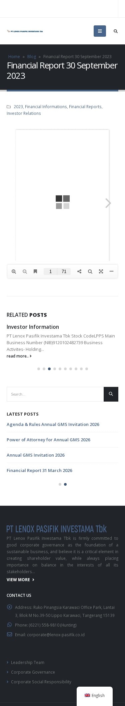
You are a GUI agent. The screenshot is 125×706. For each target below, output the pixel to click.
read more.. (18, 356)
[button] (38, 369)
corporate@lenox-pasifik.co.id (56, 634)
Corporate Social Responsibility (41, 681)
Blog (31, 56)
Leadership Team (27, 662)
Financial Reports (85, 106)
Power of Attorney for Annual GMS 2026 (48, 440)
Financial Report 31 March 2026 (39, 470)
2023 (18, 106)
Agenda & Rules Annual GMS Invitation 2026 (53, 424)
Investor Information (33, 326)
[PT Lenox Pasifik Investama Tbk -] (25, 31)
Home (14, 56)
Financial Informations (46, 106)
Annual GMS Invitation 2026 (35, 455)
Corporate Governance (33, 672)
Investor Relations (24, 113)
